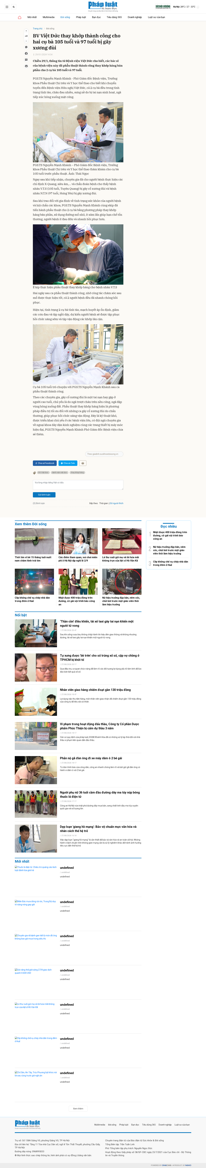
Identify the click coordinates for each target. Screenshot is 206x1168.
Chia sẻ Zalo (69, 463)
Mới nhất (32, 17)
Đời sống (65, 17)
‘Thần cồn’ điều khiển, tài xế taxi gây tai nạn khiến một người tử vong (96, 623)
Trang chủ (37, 28)
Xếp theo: (93, 503)
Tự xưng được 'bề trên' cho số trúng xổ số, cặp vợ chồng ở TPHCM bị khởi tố (99, 658)
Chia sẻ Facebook (46, 463)
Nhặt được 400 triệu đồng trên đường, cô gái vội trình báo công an (77, 601)
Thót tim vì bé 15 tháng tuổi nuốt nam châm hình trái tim (33, 559)
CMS (166, 1165)
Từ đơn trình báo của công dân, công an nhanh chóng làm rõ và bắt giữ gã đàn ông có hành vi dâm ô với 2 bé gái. (100, 768)
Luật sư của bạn (156, 17)
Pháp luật (81, 17)
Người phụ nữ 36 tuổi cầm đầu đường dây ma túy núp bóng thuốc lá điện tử (100, 794)
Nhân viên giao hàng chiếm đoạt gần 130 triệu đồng (95, 690)
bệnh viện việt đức (59, 472)
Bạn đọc (96, 17)
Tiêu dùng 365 (114, 17)
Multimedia (48, 17)
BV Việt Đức (43, 472)
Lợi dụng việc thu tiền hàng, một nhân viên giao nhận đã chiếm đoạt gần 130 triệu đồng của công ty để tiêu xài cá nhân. (100, 700)
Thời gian (103, 503)
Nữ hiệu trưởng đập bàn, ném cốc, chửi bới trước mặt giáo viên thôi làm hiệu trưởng (121, 601)
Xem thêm (78, 1108)
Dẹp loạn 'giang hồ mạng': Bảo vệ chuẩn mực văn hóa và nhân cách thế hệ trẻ (98, 829)
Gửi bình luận (44, 495)
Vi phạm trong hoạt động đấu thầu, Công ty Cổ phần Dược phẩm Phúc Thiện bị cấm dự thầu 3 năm (99, 726)
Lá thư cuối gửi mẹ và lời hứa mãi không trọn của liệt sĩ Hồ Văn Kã (120, 559)
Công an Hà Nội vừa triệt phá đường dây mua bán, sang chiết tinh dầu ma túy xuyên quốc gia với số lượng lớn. (99, 807)
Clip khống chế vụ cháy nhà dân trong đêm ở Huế (32, 599)
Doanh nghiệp (135, 17)
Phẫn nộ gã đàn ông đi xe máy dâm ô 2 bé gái (91, 758)
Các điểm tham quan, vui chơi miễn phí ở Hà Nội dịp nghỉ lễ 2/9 (78, 559)
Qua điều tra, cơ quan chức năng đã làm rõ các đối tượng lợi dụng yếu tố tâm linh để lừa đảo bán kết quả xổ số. (100, 670)
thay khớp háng (77, 472)
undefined (67, 868)
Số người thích (116, 503)
